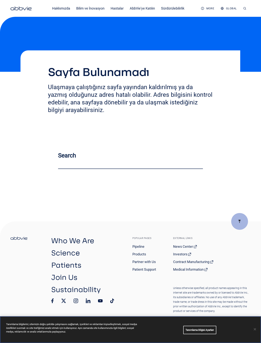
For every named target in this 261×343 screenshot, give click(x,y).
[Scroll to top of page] (239, 221)
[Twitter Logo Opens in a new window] (63, 301)
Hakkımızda (61, 8)
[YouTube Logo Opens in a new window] (100, 301)
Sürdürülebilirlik (172, 8)
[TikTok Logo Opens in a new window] (112, 301)
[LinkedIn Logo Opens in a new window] (88, 301)
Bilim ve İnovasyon (90, 8)
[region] (130, 329)
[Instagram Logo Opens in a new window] (76, 301)
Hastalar (117, 8)
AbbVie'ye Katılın (142, 8)
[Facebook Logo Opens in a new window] (52, 301)
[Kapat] (255, 329)
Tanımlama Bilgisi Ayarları (200, 329)
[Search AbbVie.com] (245, 8)
